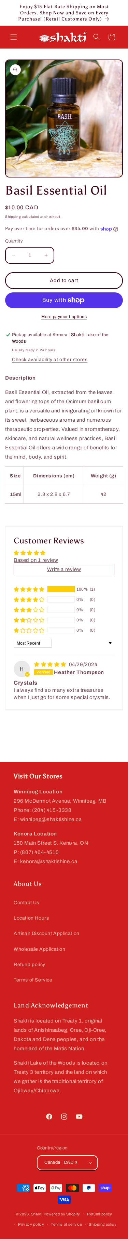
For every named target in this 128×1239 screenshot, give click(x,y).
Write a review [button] (64, 569)
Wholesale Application (40, 949)
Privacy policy (31, 1224)
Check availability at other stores (49, 359)
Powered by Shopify (62, 1214)
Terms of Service (33, 980)
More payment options (64, 316)
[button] (13, 36)
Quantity (14, 241)
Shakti (37, 1214)
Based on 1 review (36, 560)
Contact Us (26, 902)
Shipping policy (103, 1224)
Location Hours (31, 918)
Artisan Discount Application (47, 933)
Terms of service (66, 1224)
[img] (51, 664)
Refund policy (29, 964)
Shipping (13, 217)
